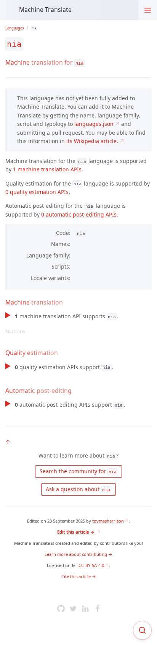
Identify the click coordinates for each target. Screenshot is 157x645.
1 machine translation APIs (47, 169)
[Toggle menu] (147, 10)
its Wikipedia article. (92, 141)
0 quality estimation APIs (37, 191)
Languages (14, 28)
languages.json (94, 123)
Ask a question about (77, 489)
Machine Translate (45, 9)
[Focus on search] (142, 630)
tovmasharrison (108, 521)
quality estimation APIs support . (64, 367)
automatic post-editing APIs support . (70, 404)
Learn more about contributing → (78, 554)
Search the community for (77, 471)
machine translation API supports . (62, 323)
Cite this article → (78, 576)
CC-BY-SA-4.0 (91, 565)
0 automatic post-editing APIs (79, 214)
